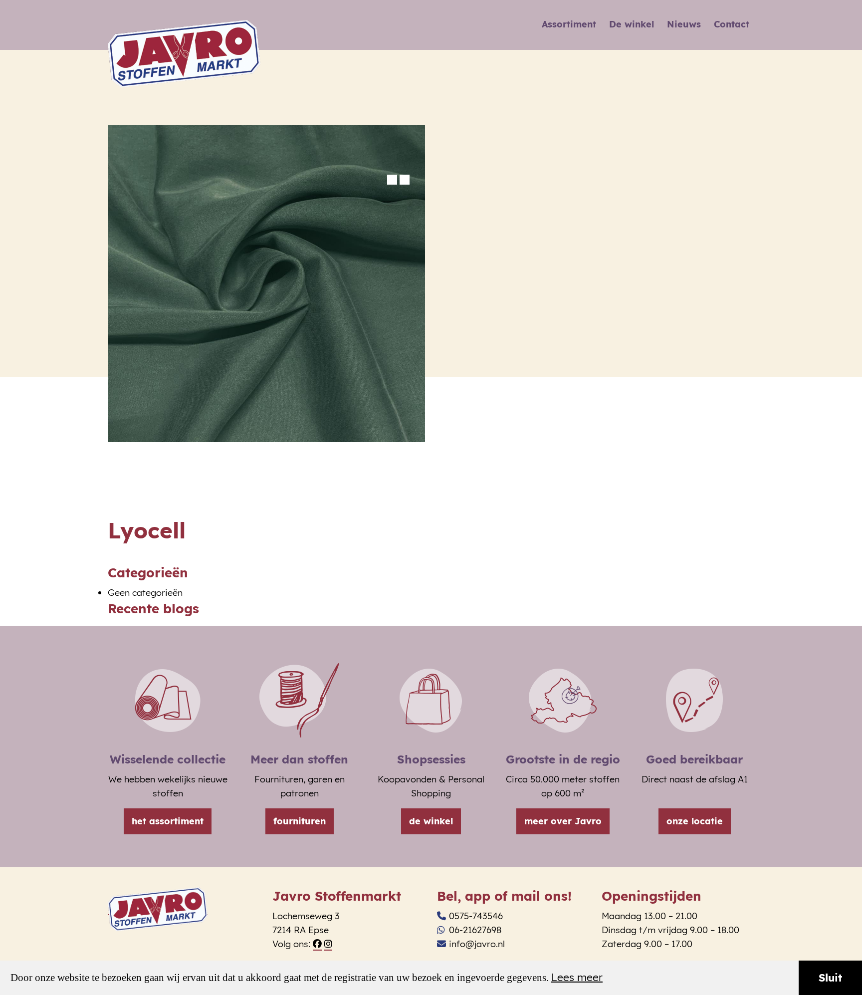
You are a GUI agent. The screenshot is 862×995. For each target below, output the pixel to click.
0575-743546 (476, 916)
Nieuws (684, 24)
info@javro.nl (477, 944)
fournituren (299, 821)
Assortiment (569, 24)
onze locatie (694, 821)
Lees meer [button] (577, 978)
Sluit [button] (830, 977)
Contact (731, 24)
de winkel (431, 821)
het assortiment (168, 821)
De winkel (631, 24)
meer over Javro (563, 821)
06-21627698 (475, 930)
